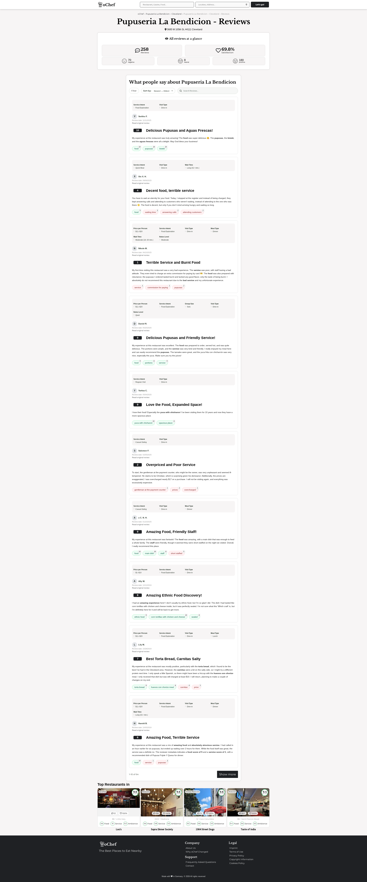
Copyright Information (241, 859)
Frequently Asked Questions (201, 862)
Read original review (141, 123)
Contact (190, 865)
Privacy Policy (236, 855)
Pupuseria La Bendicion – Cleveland (163, 14)
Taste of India (248, 829)
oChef (141, 14)
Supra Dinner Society (162, 829)
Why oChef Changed (197, 851)
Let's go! (260, 4)
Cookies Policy (237, 863)
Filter (134, 90)
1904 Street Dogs (205, 829)
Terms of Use (236, 851)
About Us (191, 848)
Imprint (233, 848)
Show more (227, 774)
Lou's (119, 829)
